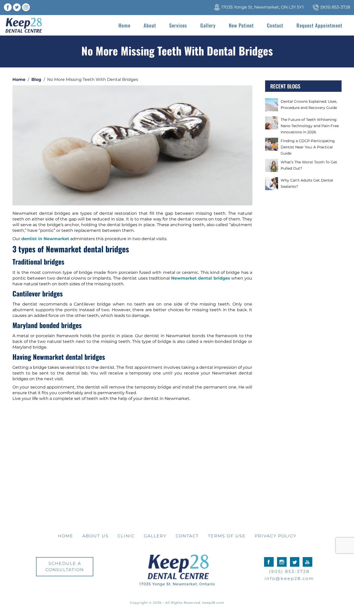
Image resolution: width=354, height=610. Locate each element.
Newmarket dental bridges (200, 278)
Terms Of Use (227, 535)
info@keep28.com (289, 578)
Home (124, 25)
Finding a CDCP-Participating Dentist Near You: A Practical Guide (308, 147)
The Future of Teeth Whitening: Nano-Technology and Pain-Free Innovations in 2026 (310, 125)
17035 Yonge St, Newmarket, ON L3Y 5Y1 (262, 7)
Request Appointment (319, 25)
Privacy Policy (275, 535)
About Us (95, 535)
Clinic (126, 535)
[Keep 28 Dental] (23, 25)
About (150, 25)
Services (178, 25)
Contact (275, 25)
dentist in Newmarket (45, 238)
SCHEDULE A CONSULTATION (64, 566)
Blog (36, 79)
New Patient (241, 25)
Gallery (208, 25)
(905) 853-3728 (335, 7)
